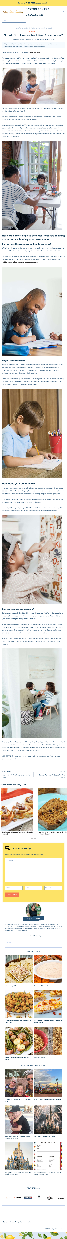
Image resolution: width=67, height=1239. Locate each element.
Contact (5, 1222)
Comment (10, 860)
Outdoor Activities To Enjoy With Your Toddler (52, 775)
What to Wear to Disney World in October (47, 1099)
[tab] (31, 838)
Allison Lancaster (19, 39)
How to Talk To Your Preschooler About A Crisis (16, 775)
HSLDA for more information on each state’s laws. (20, 262)
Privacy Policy (14, 1222)
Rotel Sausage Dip (10, 986)
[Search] (59, 943)
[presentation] (17, 809)
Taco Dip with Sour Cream (42, 986)
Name (8, 888)
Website (48, 888)
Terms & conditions (26, 1222)
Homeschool (33, 31)
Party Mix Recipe (39, 1057)
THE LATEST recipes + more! (36, 3)
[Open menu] (63, 11)
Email (28, 888)
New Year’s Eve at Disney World (44, 1136)
